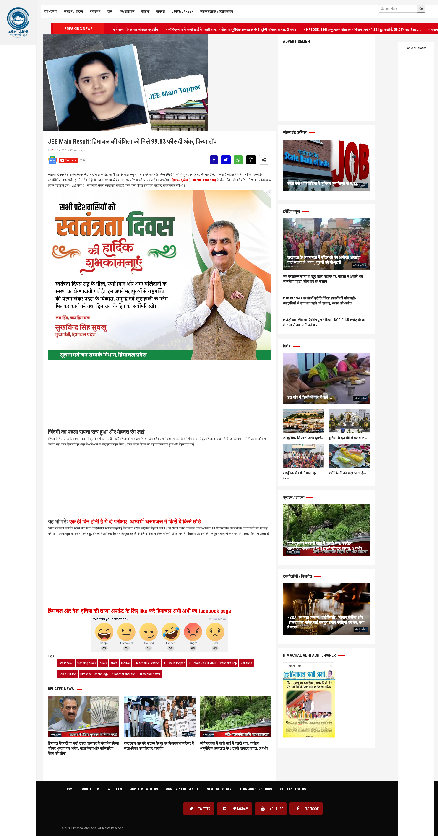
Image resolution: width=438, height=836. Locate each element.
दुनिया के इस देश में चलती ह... (348, 438)
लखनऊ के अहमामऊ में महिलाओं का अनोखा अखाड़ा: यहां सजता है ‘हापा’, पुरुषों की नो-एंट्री (324, 260)
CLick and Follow (293, 789)
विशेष (287, 345)
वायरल (160, 11)
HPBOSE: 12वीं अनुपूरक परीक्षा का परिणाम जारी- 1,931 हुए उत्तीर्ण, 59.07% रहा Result (331, 29)
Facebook (311, 809)
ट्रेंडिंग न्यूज (292, 211)
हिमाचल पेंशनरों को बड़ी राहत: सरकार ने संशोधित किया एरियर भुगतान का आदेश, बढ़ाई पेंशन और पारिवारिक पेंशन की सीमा (83, 748)
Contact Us (91, 789)
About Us (115, 789)
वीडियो (145, 11)
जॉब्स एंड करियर (295, 132)
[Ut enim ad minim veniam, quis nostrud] (326, 244)
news (103, 663)
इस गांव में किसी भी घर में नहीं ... (309, 397)
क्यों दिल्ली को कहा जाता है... (347, 473)
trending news (87, 663)
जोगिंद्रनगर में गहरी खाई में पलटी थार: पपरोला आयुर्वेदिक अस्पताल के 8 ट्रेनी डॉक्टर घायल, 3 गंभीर (200, 29)
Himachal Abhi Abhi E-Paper (310, 655)
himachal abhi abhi (124, 674)
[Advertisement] (18, 92)
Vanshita (246, 663)
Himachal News (150, 674)
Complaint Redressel (182, 789)
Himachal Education (146, 663)
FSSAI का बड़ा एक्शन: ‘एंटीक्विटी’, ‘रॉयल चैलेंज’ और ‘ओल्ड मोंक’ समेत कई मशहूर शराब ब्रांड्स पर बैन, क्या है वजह (325, 622)
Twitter (203, 809)
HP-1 (52, 150)
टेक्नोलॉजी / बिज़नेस (298, 576)
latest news (66, 663)
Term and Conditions (256, 789)
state (114, 663)
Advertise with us (144, 789)
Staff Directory (219, 789)
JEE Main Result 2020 (202, 663)
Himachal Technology (94, 674)
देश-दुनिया (50, 11)
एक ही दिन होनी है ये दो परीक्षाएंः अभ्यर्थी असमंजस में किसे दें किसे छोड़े (135, 521)
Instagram (239, 809)
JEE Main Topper (174, 663)
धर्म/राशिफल (127, 11)
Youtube (276, 809)
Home (70, 789)
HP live (125, 663)
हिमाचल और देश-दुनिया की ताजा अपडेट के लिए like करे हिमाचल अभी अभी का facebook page (140, 611)
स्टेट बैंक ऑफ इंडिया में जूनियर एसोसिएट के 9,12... (324, 183)
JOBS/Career (182, 11)
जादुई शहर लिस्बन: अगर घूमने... (303, 438)
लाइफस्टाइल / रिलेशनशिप (216, 11)
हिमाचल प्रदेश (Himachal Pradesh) (194, 180)
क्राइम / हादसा (73, 11)
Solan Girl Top (67, 674)
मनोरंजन (95, 11)
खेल (109, 11)
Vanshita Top (228, 663)
